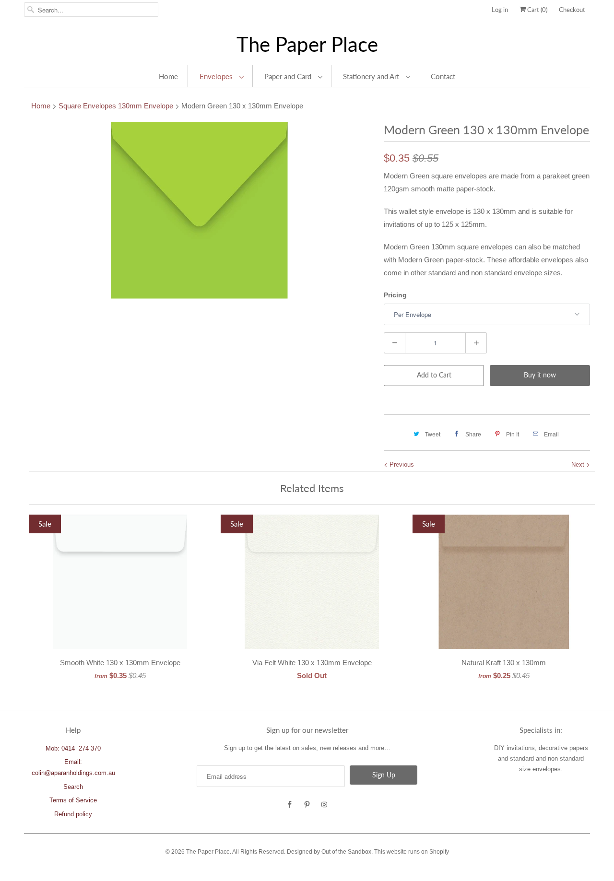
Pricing (395, 295)
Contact (443, 76)
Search (73, 786)
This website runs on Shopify (411, 851)
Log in (500, 9)
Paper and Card (288, 76)
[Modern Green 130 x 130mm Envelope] (199, 210)
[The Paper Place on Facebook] (289, 805)
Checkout (572, 9)
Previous (401, 464)
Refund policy (73, 814)
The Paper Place (307, 44)
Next (578, 464)
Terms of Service (73, 800)
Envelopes (217, 76)
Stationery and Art (372, 76)
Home (168, 76)
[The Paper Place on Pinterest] (307, 805)
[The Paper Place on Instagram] (324, 805)
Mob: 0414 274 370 (73, 748)
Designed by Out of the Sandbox (329, 851)
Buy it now (540, 375)
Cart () (536, 9)
